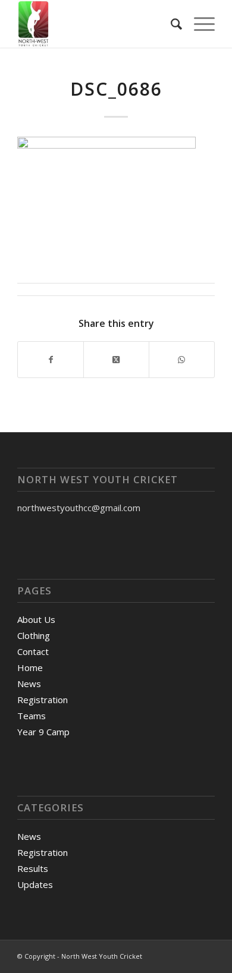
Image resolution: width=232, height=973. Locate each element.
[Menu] (198, 24)
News (29, 683)
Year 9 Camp (43, 732)
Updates (35, 884)
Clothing (33, 635)
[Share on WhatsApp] (181, 359)
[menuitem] (170, 24)
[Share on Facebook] (50, 359)
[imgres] (96, 24)
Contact (33, 651)
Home (30, 667)
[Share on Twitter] (116, 359)
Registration (42, 700)
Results (32, 868)
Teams (31, 716)
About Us (36, 619)
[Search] (170, 24)
